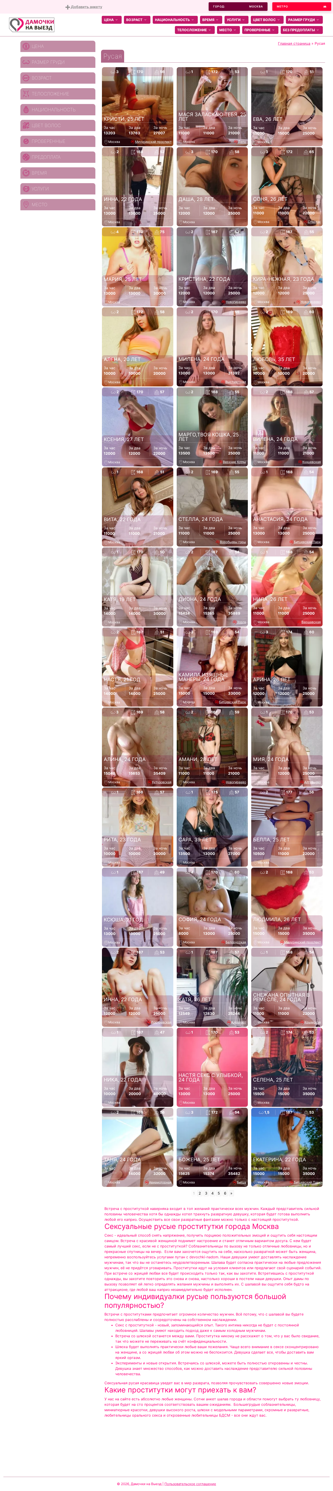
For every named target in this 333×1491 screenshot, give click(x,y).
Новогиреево (236, 302)
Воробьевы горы (233, 542)
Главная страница (294, 43)
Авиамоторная (160, 1182)
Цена (109, 20)
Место (225, 30)
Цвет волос (264, 20)
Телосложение (192, 30)
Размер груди (301, 20)
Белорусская (236, 942)
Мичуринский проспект (153, 142)
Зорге (241, 622)
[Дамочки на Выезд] (31, 24)
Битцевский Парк (307, 542)
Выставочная (235, 382)
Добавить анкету (86, 7)
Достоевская (161, 1022)
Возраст (134, 20)
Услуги (234, 20)
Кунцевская (311, 462)
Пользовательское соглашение (190, 1484)
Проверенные (257, 30)
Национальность (172, 20)
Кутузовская (161, 782)
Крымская (312, 1022)
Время (208, 20)
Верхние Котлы (234, 462)
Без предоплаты (299, 30)
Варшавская (311, 622)
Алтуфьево (312, 782)
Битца (241, 1182)
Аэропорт (238, 1022)
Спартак (314, 222)
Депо (242, 142)
